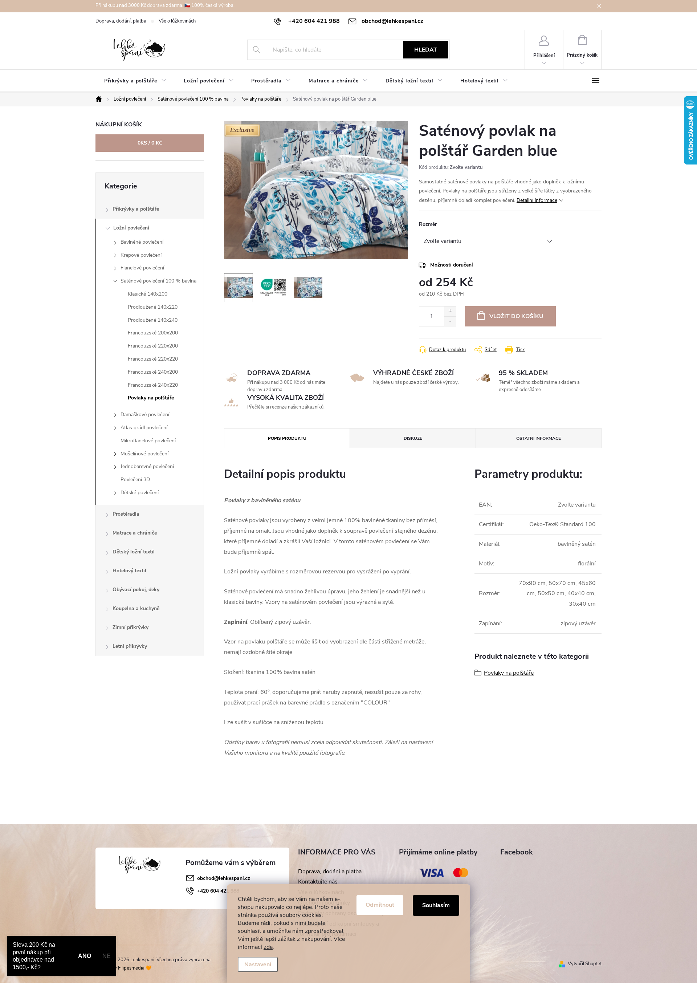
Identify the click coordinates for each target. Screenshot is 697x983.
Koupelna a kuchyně (136, 608)
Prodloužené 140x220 (153, 307)
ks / (150, 142)
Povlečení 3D (135, 479)
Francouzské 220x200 (153, 345)
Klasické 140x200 (147, 294)
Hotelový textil (129, 570)
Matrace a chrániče (135, 532)
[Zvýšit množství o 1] (450, 311)
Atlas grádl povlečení (144, 427)
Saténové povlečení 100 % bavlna (158, 280)
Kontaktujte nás (318, 882)
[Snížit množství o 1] (450, 321)
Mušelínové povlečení (144, 453)
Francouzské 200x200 (153, 332)
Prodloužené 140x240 (153, 320)
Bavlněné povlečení (142, 242)
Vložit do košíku (516, 316)
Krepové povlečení (141, 255)
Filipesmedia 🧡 (134, 968)
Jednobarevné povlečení (147, 466)
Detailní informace (537, 200)
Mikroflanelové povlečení (148, 440)
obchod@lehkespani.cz (223, 878)
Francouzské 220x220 (153, 359)
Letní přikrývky (130, 646)
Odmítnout (380, 905)
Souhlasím (436, 905)
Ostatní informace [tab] (538, 438)
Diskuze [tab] (413, 438)
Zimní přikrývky (130, 627)
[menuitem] (135, 81)
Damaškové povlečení (145, 414)
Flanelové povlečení (142, 267)
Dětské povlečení (140, 492)
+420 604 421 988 (218, 890)
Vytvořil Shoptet (585, 963)
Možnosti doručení (451, 264)
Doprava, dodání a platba (330, 872)
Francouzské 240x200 (153, 372)
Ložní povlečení (131, 227)
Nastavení (257, 964)
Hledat (425, 50)
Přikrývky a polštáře (136, 209)
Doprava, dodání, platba (120, 21)
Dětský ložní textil (134, 551)
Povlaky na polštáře (151, 397)
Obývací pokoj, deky (136, 589)
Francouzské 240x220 (153, 385)
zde (268, 947)
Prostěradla (126, 514)
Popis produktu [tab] (287, 438)
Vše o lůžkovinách (177, 21)
